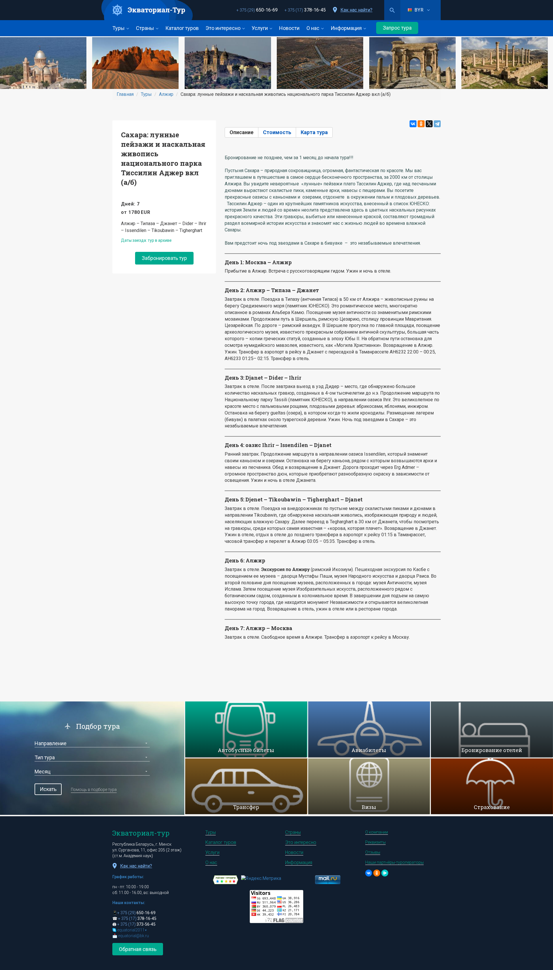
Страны (145, 28)
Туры (119, 28)
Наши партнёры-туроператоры (394, 862)
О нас (313, 28)
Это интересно (224, 28)
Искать (48, 789)
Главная (125, 94)
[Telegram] (437, 123)
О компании (376, 832)
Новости (289, 28)
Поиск (392, 10)
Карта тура (314, 132)
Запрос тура (397, 28)
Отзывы (372, 852)
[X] (429, 123)
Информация (347, 28)
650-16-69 (257, 10)
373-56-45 (136, 924)
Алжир (166, 94)
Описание (244, 132)
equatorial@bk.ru (133, 935)
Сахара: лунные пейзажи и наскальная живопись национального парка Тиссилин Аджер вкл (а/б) (163, 158)
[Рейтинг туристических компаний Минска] (225, 879)
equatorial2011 (132, 930)
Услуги (260, 28)
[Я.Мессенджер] (384, 873)
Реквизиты (375, 842)
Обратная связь (137, 949)
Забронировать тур (164, 258)
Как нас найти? (356, 10)
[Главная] (147, 10)
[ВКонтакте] (413, 123)
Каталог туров (182, 28)
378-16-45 (305, 10)
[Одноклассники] (421, 123)
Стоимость (277, 132)
